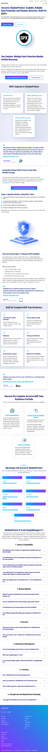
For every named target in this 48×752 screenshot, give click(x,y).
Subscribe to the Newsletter (6, 743)
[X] (6, 712)
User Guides (27, 726)
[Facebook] (1, 712)
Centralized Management (33, 510)
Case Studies (27, 722)
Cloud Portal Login (43, 1)
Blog (26, 720)
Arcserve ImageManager (12, 415)
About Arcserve (4, 732)
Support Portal (4, 722)
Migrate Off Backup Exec (6, 745)
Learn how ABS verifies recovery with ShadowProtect (18, 381)
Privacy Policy (34, 750)
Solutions (3, 716)
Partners (3, 720)
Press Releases (4, 738)
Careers (2, 736)
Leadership (3, 734)
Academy (27, 718)
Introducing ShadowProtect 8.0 (22, 521)
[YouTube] (9, 712)
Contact (2, 740)
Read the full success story (11, 156)
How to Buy (3, 718)
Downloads (36, 1)
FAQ (26, 728)
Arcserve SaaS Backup (24, 445)
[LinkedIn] (4, 712)
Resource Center (28, 716)
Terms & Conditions (27, 750)
